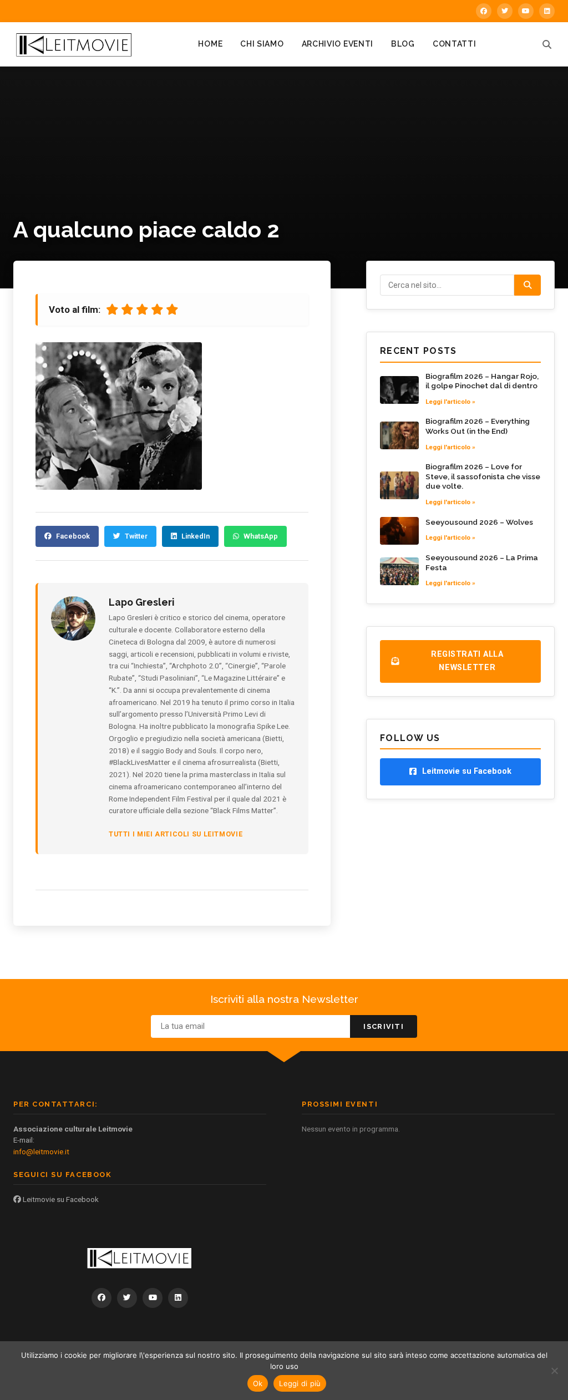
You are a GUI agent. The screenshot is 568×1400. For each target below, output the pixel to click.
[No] (554, 1370)
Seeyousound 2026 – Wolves (479, 522)
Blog (403, 43)
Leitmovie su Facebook (60, 1199)
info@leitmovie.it (41, 1151)
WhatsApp (261, 536)
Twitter (136, 536)
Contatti (454, 43)
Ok (258, 1383)
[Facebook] (483, 11)
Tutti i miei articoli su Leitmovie (175, 834)
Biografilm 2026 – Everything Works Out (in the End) (477, 426)
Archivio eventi (338, 43)
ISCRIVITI (383, 1026)
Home (210, 43)
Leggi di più (300, 1383)
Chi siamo (261, 43)
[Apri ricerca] (547, 44)
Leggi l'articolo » (450, 401)
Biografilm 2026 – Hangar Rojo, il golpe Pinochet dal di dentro (482, 381)
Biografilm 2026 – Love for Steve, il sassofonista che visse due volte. (482, 476)
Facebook (73, 536)
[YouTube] (526, 11)
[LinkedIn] (547, 11)
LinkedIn (195, 536)
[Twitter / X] (505, 11)
